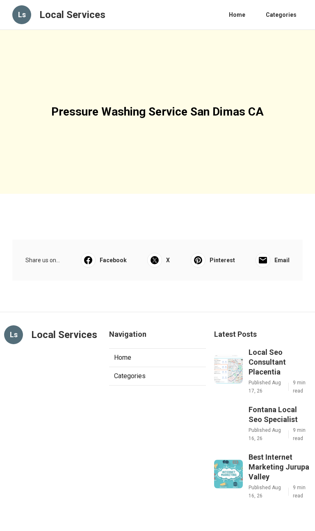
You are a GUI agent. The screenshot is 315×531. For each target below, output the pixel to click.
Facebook (113, 260)
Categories (281, 14)
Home (237, 14)
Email (282, 260)
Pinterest (222, 260)
